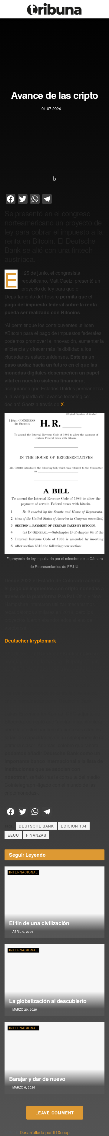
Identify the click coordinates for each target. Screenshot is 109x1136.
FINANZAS (36, 835)
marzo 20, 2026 (24, 1009)
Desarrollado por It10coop (45, 1132)
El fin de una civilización (39, 923)
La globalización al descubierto (48, 1001)
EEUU (13, 835)
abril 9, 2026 (22, 931)
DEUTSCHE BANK (36, 825)
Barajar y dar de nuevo (37, 1079)
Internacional (23, 872)
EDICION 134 (74, 825)
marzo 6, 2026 (23, 1087)
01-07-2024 (51, 108)
